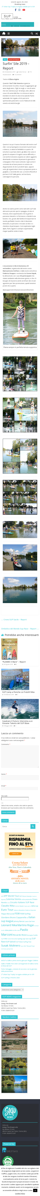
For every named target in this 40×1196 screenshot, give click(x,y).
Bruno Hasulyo (27, 896)
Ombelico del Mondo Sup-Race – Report (20, 628)
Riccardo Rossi (20, 934)
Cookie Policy (20, 1193)
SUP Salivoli (11, 941)
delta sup (34, 906)
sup (30, 939)
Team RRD (23, 946)
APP (2, 896)
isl (27, 918)
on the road (16, 930)
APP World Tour (11, 895)
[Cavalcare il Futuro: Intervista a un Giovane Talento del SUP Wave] (20, 700)
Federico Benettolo (19, 910)
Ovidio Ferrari (22, 72)
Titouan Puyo (30, 946)
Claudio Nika (7, 905)
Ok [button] (35, 1190)
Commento (5, 744)
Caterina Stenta (13, 899)
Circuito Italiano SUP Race (22, 902)
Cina (8, 902)
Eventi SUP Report (14, 59)
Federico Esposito (30, 910)
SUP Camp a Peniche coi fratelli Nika (18, 692)
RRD (5, 939)
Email (3, 786)
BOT (21, 896)
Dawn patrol (27, 906)
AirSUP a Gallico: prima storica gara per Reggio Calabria (19, 960)
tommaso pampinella (7, 949)
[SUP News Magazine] (20, 14)
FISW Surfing (25, 914)
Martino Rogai (25, 925)
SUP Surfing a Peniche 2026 (10, 978)
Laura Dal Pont (30, 921)
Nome (4, 774)
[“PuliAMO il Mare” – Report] (9, 639)
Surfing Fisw (27, 942)
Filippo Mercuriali (7, 914)
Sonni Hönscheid (13, 939)
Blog (5, 59)
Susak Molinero (10, 945)
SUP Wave (19, 942)
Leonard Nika (9, 925)
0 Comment (17, 75)
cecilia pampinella (26, 899)
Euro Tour (7, 909)
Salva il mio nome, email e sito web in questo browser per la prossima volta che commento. (17, 806)
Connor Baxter (19, 906)
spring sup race (23, 939)
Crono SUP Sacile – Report (14, 619)
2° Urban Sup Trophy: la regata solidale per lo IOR (17, 974)
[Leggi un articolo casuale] (36, 33)
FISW (17, 913)
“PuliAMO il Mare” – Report (14, 662)
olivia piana (8, 930)
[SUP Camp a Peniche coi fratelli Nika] (15, 670)
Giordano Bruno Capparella (13, 917)
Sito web (4, 796)
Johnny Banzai (19, 921)
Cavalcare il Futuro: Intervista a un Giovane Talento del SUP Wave (17, 722)
